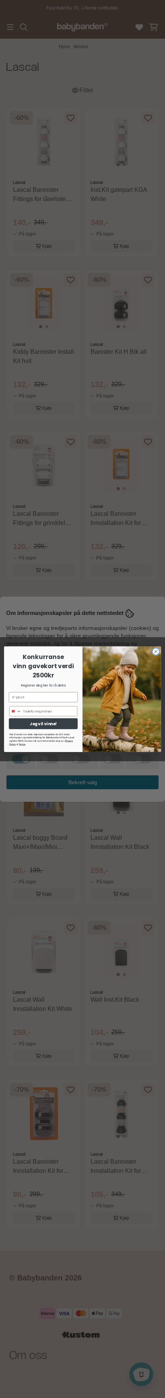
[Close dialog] (155, 651)
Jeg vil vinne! (43, 723)
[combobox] (15, 711)
